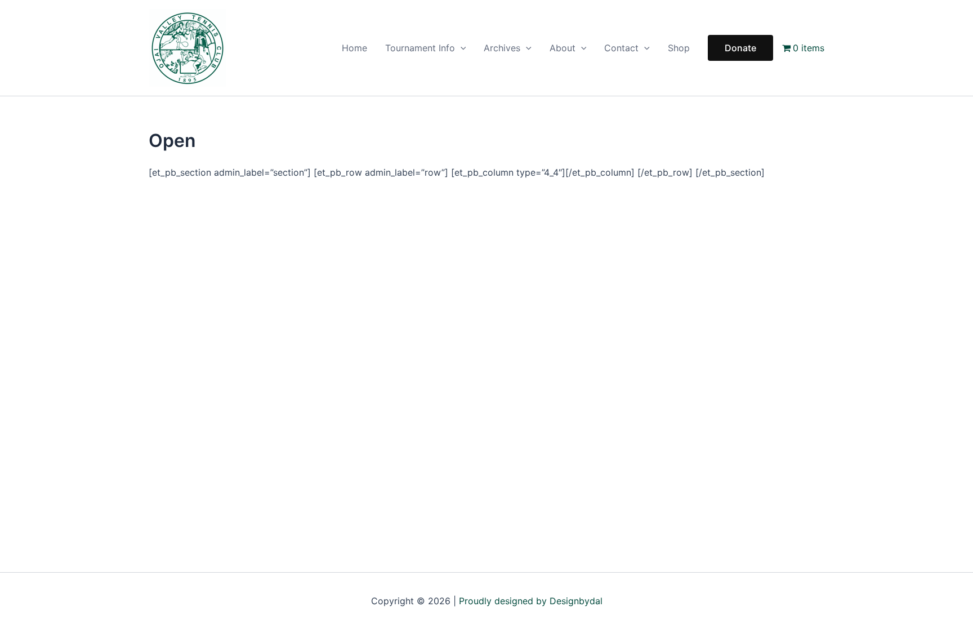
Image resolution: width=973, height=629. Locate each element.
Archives (502, 47)
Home (354, 47)
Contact (621, 47)
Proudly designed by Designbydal (530, 600)
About (562, 47)
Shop (679, 47)
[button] (460, 47)
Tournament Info (420, 47)
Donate (740, 47)
